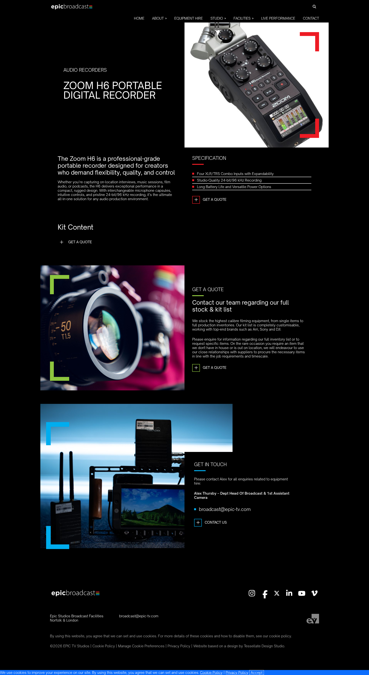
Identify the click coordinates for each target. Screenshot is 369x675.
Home (139, 18)
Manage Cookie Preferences (141, 646)
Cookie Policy (211, 672)
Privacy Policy (237, 672)
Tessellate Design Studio (264, 646)
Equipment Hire (188, 18)
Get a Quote (210, 199)
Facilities (242, 18)
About (158, 18)
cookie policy (280, 636)
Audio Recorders (85, 70)
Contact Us (211, 522)
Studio (216, 18)
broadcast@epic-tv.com (225, 509)
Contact (311, 18)
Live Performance (278, 18)
